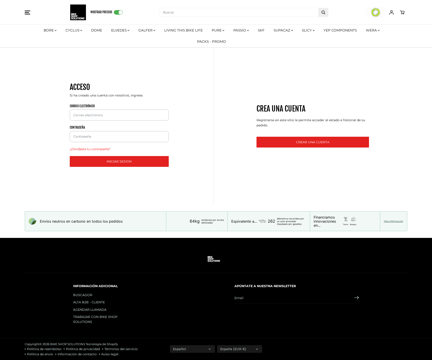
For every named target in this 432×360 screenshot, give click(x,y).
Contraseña (77, 127)
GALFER (145, 30)
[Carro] (402, 12)
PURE (217, 30)
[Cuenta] (391, 12)
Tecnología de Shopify (102, 344)
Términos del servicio (121, 349)
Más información (393, 221)
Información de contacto (77, 354)
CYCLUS (72, 30)
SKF (261, 30)
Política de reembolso (44, 349)
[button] (27, 12)
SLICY (307, 30)
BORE (49, 30)
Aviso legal (109, 354)
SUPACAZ (282, 30)
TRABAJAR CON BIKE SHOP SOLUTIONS (95, 319)
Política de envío (40, 354)
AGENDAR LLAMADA (89, 310)
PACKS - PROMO (211, 41)
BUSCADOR (82, 295)
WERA (372, 30)
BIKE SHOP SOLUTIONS (67, 344)
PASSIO (240, 30)
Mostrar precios (101, 12)
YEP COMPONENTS (340, 30)
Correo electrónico (82, 106)
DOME (96, 30)
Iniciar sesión (119, 161)
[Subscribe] (356, 298)
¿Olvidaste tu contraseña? (90, 149)
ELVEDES (119, 30)
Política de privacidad (83, 349)
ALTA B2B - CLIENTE (89, 302)
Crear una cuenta (312, 142)
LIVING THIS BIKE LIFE (183, 30)
